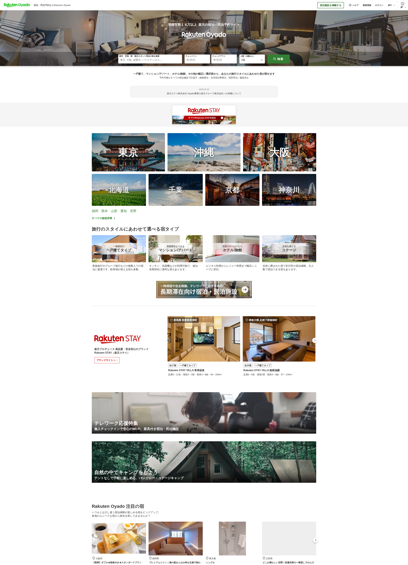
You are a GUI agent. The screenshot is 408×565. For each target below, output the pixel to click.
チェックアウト (219, 56)
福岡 (95, 211)
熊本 (104, 211)
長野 (133, 211)
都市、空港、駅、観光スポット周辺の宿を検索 (139, 56)
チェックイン (191, 56)
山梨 (114, 211)
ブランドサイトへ (106, 360)
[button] (168, 340)
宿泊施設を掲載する (330, 5)
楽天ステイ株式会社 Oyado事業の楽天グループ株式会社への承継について (204, 93)
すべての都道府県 (102, 218)
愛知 (123, 211)
